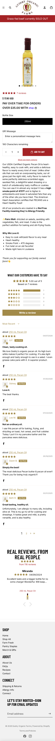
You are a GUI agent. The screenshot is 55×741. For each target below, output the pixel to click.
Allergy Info (8, 690)
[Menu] (3, 7)
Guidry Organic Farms (21, 726)
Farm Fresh (8, 642)
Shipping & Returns (12, 686)
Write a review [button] (27, 312)
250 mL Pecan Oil (18, 332)
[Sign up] (50, 713)
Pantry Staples (9, 646)
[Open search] (10, 7)
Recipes (6, 669)
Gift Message (9, 131)
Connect (6, 693)
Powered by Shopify (41, 726)
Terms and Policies (27, 731)
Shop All (6, 639)
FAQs (5, 666)
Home (5, 635)
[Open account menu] (44, 7)
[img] (9, 336)
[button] (14, 290)
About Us (7, 662)
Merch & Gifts (9, 650)
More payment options (27, 160)
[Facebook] (25, 736)
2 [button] (26, 533)
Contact (6, 673)
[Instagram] (30, 736)
